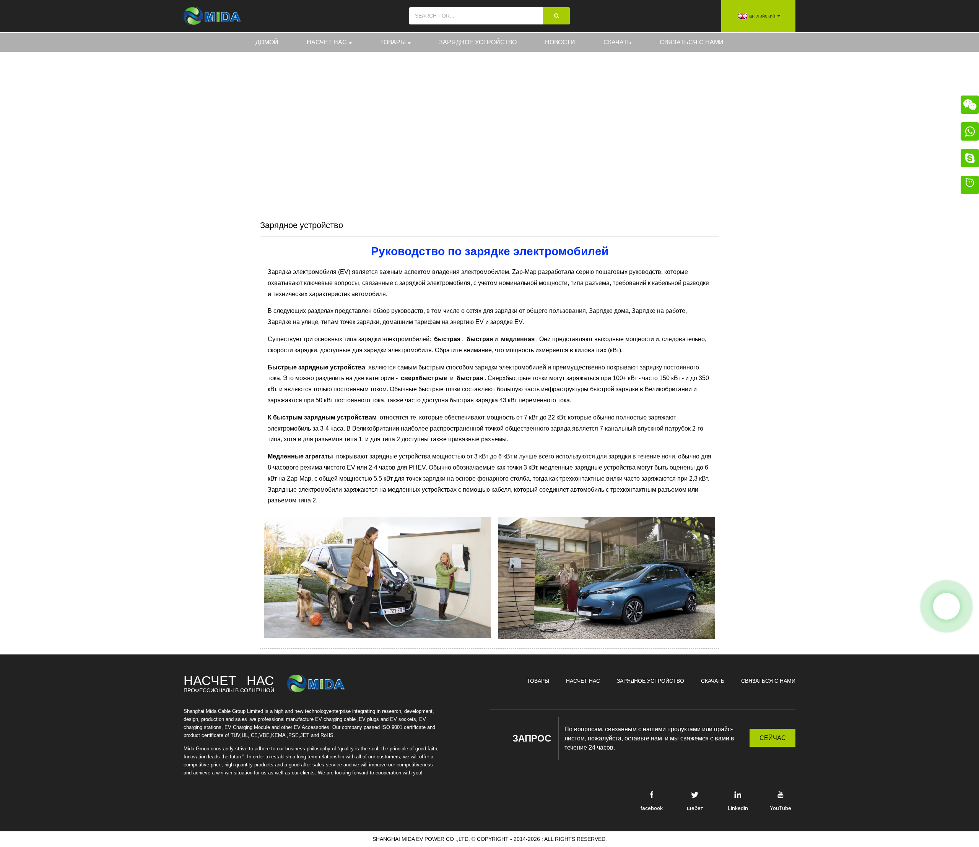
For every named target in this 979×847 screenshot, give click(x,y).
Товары (393, 42)
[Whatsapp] (946, 606)
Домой (266, 42)
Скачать (617, 42)
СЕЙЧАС (772, 738)
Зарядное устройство (478, 42)
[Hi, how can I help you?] (970, 186)
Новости (560, 42)
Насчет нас (327, 42)
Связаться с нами (692, 42)
